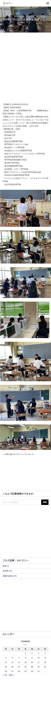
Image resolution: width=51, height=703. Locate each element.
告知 (4, 566)
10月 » (11, 675)
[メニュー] (47, 3)
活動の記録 (7, 576)
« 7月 (5, 675)
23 (32, 667)
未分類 (5, 571)
